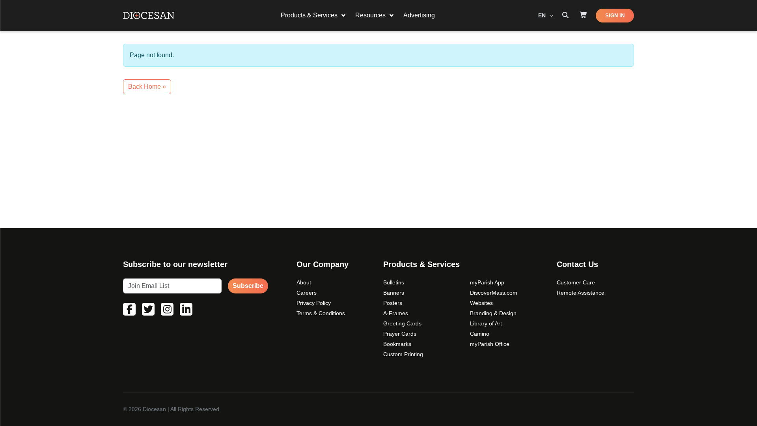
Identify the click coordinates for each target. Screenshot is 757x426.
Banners (393, 293)
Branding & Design (493, 313)
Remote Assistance (580, 293)
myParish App (487, 282)
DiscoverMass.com (493, 293)
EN (542, 15)
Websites (481, 303)
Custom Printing (403, 354)
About (303, 282)
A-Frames (395, 313)
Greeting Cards (402, 323)
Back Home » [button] (147, 86)
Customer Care (576, 282)
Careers (306, 293)
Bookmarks (397, 344)
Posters (392, 303)
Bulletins (393, 282)
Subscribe (248, 285)
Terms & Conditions (320, 313)
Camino (479, 334)
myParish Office (489, 344)
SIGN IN (615, 16)
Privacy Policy (313, 303)
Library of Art (486, 323)
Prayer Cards (399, 334)
